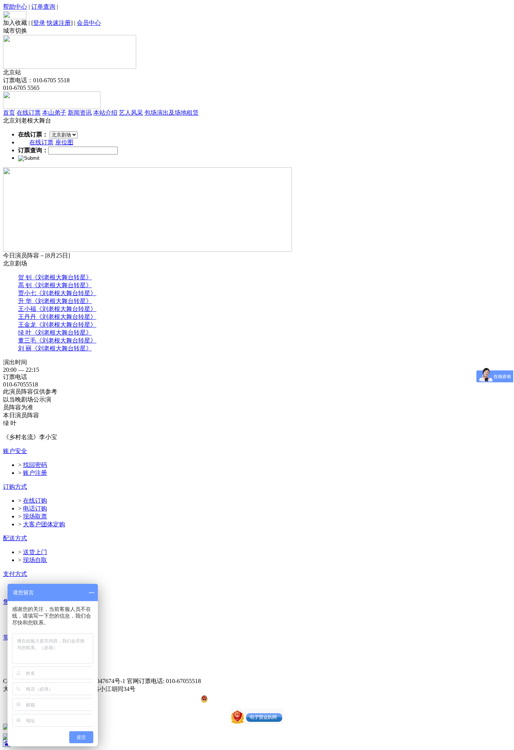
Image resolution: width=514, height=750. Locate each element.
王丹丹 (27, 317)
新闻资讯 (80, 112)
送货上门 (35, 552)
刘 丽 (25, 348)
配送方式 (15, 538)
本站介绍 (105, 112)
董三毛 (27, 340)
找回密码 (35, 465)
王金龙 (27, 324)
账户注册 (35, 473)
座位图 (64, 142)
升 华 (25, 301)
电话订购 (35, 508)
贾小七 (27, 293)
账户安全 (15, 451)
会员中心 (89, 23)
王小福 (27, 309)
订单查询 (43, 6)
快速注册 (59, 23)
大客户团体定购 (44, 524)
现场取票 (35, 516)
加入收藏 (15, 23)
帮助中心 (15, 6)
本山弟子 (54, 112)
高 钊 (25, 285)
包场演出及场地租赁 (171, 112)
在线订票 (29, 112)
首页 (9, 112)
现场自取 (35, 560)
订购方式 (15, 486)
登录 (39, 23)
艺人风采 (131, 112)
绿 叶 (25, 332)
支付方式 (15, 574)
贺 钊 (25, 277)
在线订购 (35, 500)
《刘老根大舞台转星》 (62, 277)
